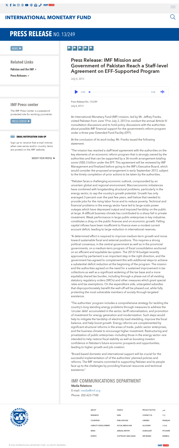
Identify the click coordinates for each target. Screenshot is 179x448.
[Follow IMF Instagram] (18, 5)
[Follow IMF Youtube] (26, 5)
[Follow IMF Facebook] (11, 5)
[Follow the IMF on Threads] (22, 5)
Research (95, 415)
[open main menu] (173, 7)
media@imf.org (90, 390)
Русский (166, 430)
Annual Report (123, 430)
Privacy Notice (148, 410)
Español (165, 436)
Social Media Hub (124, 425)
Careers (145, 420)
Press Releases (18, 75)
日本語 (164, 425)
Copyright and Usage (126, 436)
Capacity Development (100, 425)
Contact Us (147, 415)
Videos (120, 410)
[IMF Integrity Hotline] (40, 5)
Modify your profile (42, 158)
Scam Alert (147, 430)
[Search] (173, 17)
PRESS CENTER (19, 121)
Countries (95, 420)
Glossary (146, 425)
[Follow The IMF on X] (6, 5)
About (93, 410)
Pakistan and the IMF (22, 69)
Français (166, 420)
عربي (163, 410)
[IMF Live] (163, 445)
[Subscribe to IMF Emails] (35, 5)
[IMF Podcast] (31, 5)
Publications (122, 420)
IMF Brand (146, 436)
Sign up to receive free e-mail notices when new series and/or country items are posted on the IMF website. (31, 146)
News (15, 48)
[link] (69, 48)
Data (119, 415)
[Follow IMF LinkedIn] (14, 5)
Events (93, 436)
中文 (164, 415)
